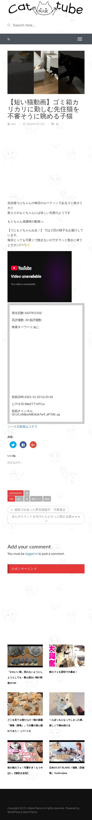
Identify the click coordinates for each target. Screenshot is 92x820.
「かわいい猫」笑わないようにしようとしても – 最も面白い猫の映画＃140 (25, 677)
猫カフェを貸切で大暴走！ (63, 671)
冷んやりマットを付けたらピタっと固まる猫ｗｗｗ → (46, 518)
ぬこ (19, 498)
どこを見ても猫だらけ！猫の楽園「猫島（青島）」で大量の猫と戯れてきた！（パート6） (25, 725)
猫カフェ (36, 498)
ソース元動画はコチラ (22, 426)
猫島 (47, 498)
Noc (13, 124)
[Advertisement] (43, 160)
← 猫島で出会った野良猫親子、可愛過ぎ (38, 509)
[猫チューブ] (46, 8)
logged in (31, 553)
